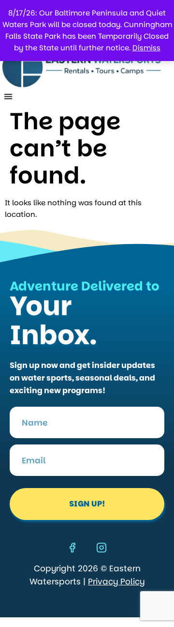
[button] (7, 96)
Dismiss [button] (146, 48)
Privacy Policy (116, 581)
